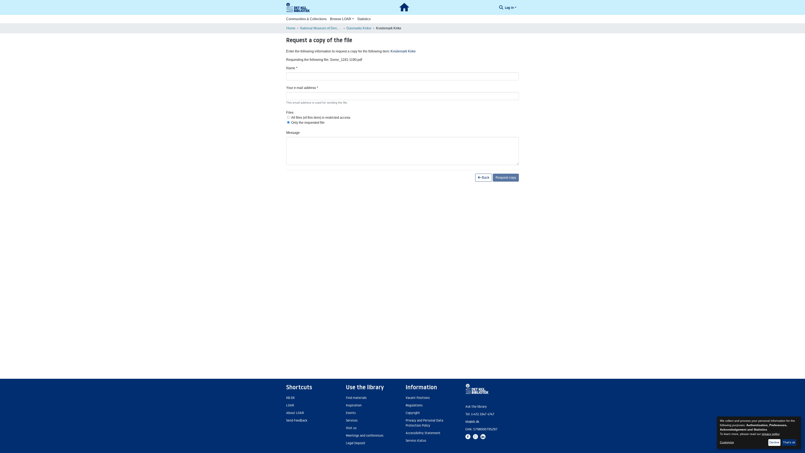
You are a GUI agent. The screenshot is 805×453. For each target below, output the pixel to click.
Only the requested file (308, 122)
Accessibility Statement (423, 433)
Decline (774, 442)
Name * (291, 68)
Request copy (506, 177)
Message (293, 132)
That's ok (789, 442)
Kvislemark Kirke (403, 51)
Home (290, 28)
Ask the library (476, 406)
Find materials (356, 398)
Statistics (364, 19)
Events (351, 413)
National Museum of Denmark (321, 28)
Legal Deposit (355, 443)
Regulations (414, 405)
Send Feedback (296, 420)
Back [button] (485, 177)
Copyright (413, 413)
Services (352, 420)
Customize (727, 442)
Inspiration (354, 405)
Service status (416, 440)
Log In (509, 7)
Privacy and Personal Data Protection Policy (424, 422)
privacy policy (770, 434)
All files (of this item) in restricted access (320, 117)
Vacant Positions (418, 398)
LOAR (290, 405)
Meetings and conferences (364, 435)
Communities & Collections (306, 19)
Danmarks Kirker (359, 28)
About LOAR (295, 413)
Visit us (351, 428)
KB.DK (290, 398)
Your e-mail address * (302, 88)
